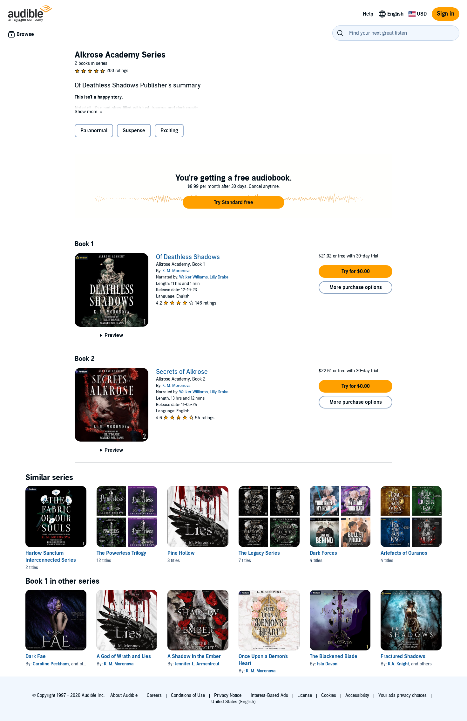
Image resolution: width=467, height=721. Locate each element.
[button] (89, 111)
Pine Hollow (181, 553)
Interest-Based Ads (269, 695)
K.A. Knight (398, 664)
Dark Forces (323, 553)
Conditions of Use (188, 695)
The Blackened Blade (333, 656)
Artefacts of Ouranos (404, 553)
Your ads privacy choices (402, 695)
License (304, 695)
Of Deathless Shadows (188, 257)
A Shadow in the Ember (194, 656)
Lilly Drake (219, 277)
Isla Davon (327, 664)
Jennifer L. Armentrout (197, 664)
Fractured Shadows (403, 656)
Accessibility (357, 695)
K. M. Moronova (176, 270)
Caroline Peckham (51, 664)
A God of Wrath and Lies (124, 656)
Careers (154, 695)
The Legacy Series (259, 553)
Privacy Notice (227, 695)
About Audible (124, 695)
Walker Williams (193, 277)
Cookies (328, 695)
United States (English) (233, 701)
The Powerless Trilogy (121, 553)
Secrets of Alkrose (182, 372)
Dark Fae (35, 656)
